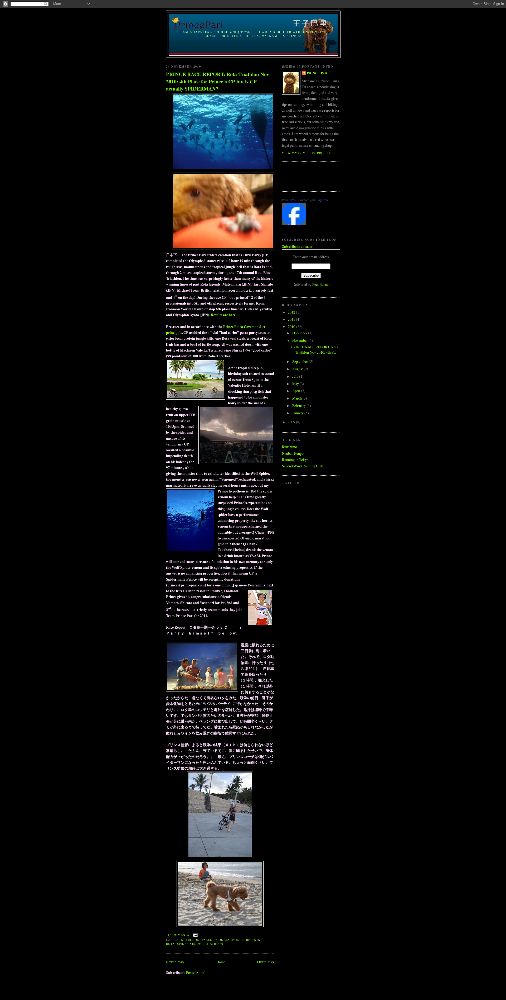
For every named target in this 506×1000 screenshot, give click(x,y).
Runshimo (289, 446)
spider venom (189, 944)
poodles (222, 940)
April (296, 390)
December (300, 332)
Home (220, 961)
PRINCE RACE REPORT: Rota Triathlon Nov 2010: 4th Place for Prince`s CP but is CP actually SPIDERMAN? (217, 81)
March (297, 398)
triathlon (213, 944)
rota (170, 944)
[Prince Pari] (294, 223)
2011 (292, 319)
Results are (219, 314)
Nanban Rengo (293, 453)
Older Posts (265, 961)
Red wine (254, 940)
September (300, 361)
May (296, 383)
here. (232, 314)
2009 (292, 421)
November (300, 340)
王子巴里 (253, 23)
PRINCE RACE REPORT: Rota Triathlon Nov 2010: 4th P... (314, 349)
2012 (292, 312)
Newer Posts (175, 961)
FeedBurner (321, 284)
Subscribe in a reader (297, 246)
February (299, 405)
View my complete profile (306, 153)
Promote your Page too (313, 200)
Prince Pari (318, 73)
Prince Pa (231, 326)
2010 (292, 326)
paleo (207, 940)
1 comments (178, 935)
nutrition (190, 940)
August (298, 368)
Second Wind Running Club (302, 465)
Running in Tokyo (295, 459)
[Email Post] (194, 935)
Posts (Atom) (196, 972)
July (295, 376)
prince (238, 940)
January (298, 412)
